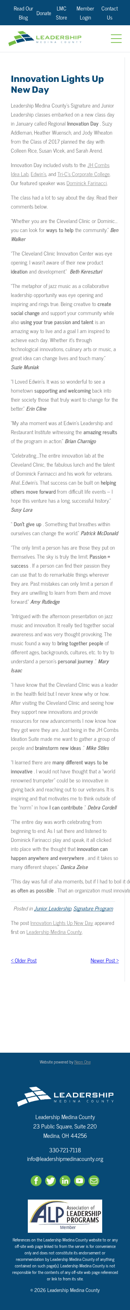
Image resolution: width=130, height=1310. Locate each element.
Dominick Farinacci (86, 182)
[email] (93, 1181)
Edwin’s (38, 173)
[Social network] (50, 1181)
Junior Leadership (52, 908)
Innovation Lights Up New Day (61, 922)
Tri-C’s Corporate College (83, 173)
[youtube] (79, 1181)
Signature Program (93, 908)
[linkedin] (65, 1181)
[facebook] (36, 1181)
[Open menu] (116, 38)
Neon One (82, 1061)
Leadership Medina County (54, 931)
